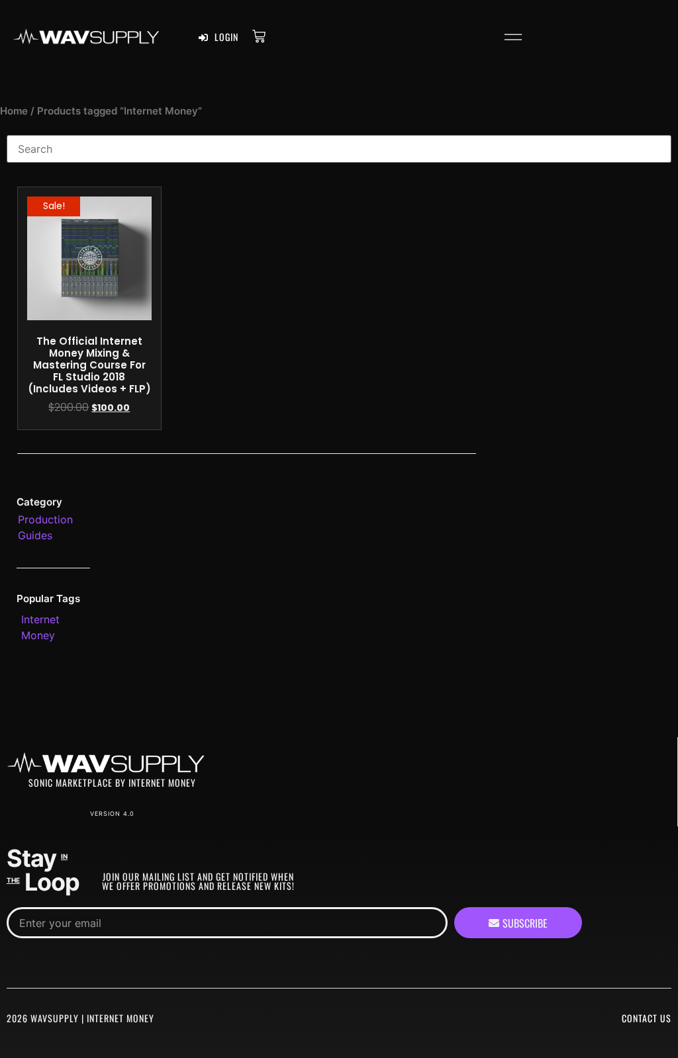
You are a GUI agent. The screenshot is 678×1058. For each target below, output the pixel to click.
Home (14, 111)
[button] (513, 39)
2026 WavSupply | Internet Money (80, 1018)
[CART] (259, 36)
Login (225, 37)
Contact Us (646, 1018)
